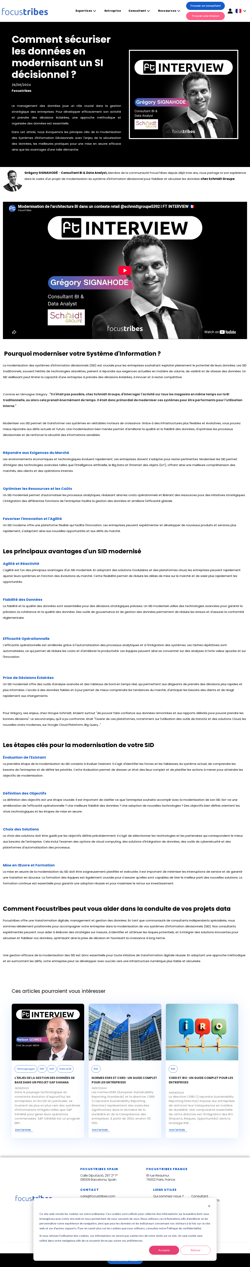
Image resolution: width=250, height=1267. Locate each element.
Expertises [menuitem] (84, 11)
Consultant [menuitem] (137, 11)
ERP (42, 1069)
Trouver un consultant (205, 6)
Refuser (195, 1250)
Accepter (164, 1250)
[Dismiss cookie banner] (209, 1206)
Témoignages (26, 1069)
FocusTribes (158, 173)
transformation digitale (52, 920)
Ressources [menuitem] (167, 11)
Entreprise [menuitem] (112, 11)
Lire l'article (23, 1130)
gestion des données (111, 920)
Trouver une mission (205, 16)
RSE (96, 1069)
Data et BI (65, 1069)
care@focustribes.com (97, 1196)
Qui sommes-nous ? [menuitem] (168, 1196)
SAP (51, 1069)
